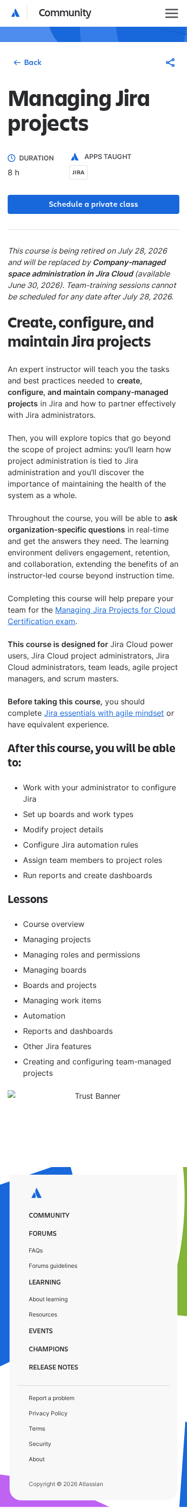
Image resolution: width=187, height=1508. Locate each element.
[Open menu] (171, 13)
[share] (170, 62)
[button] (51, 13)
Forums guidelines (53, 1265)
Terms (37, 1428)
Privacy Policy (48, 1413)
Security (40, 1443)
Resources (43, 1314)
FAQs (36, 1250)
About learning (48, 1299)
